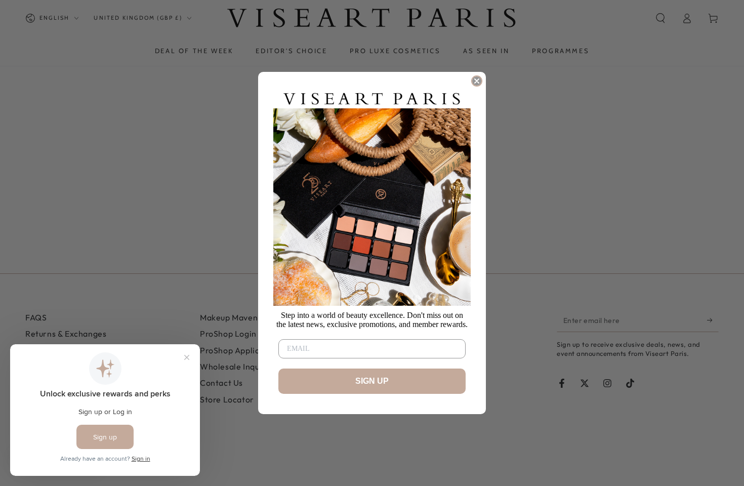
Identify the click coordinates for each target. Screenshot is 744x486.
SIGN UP (372, 381)
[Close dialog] (477, 81)
